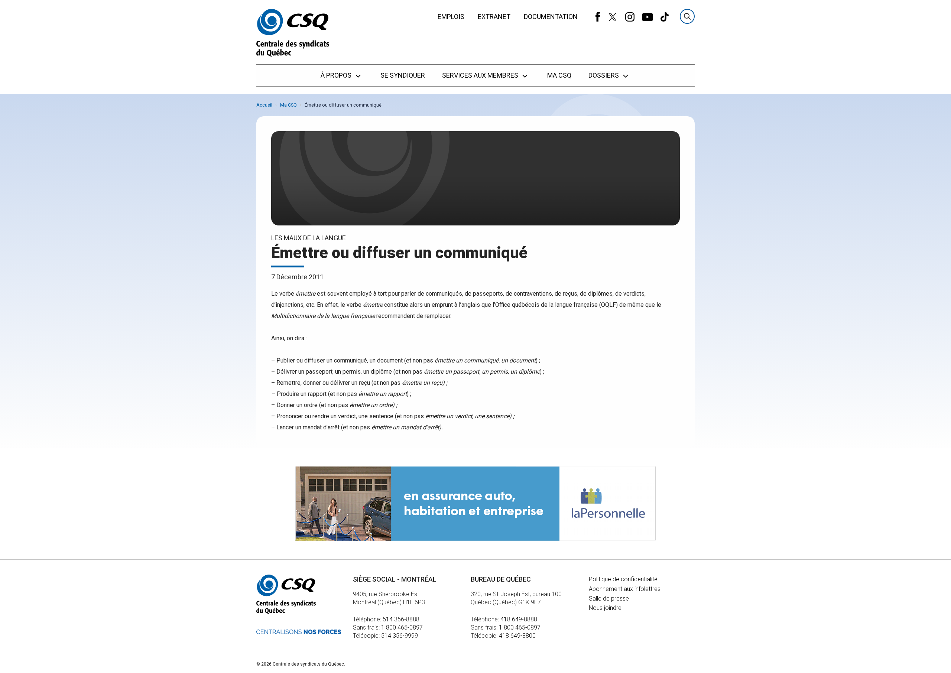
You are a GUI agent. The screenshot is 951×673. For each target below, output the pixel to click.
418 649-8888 (518, 619)
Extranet (494, 16)
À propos (337, 75)
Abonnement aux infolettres (624, 588)
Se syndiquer (402, 75)
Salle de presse (609, 598)
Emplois (451, 16)
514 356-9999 (399, 635)
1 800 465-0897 (402, 627)
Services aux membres (481, 75)
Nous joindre (605, 607)
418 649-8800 (517, 635)
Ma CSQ (559, 75)
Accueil (264, 105)
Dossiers (604, 75)
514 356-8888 (401, 619)
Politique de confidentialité (623, 579)
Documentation (551, 16)
